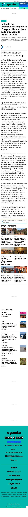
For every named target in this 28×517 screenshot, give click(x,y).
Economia (4, 359)
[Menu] (1, 8)
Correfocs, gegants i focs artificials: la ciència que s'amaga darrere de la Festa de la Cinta (7, 241)
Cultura (4, 312)
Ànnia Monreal (4, 316)
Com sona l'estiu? (6, 314)
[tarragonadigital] (14, 480)
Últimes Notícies (8, 8)
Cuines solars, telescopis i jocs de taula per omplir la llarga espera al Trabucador (7, 278)
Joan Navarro (4, 342)
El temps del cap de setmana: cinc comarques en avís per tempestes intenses (9, 325)
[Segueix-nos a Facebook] (6, 438)
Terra (3, 321)
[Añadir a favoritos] (22, 56)
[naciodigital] (14, 468)
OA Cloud (19, 507)
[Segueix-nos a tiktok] (19, 438)
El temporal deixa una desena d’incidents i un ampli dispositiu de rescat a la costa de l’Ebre (9, 350)
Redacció (3, 367)
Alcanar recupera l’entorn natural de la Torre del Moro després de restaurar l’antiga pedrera (20, 241)
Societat (16, 8)
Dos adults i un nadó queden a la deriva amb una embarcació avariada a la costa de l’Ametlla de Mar (9, 337)
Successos (4, 333)
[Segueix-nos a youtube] (17, 438)
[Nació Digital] (7, 5)
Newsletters (16, 1)
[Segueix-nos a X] (8, 438)
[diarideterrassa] (14, 476)
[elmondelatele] (14, 484)
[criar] (14, 488)
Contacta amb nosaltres (14, 442)
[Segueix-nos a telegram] (14, 438)
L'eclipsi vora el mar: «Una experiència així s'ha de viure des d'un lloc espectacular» (6, 260)
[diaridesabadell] (14, 472)
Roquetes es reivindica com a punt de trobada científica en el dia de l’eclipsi (20, 278)
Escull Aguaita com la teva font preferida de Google (14, 221)
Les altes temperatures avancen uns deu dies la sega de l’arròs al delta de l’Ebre (9, 363)
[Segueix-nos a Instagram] (11, 438)
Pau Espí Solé (4, 329)
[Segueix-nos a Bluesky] (22, 438)
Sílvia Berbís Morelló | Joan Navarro (8, 354)
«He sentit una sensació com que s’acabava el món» (20, 258)
